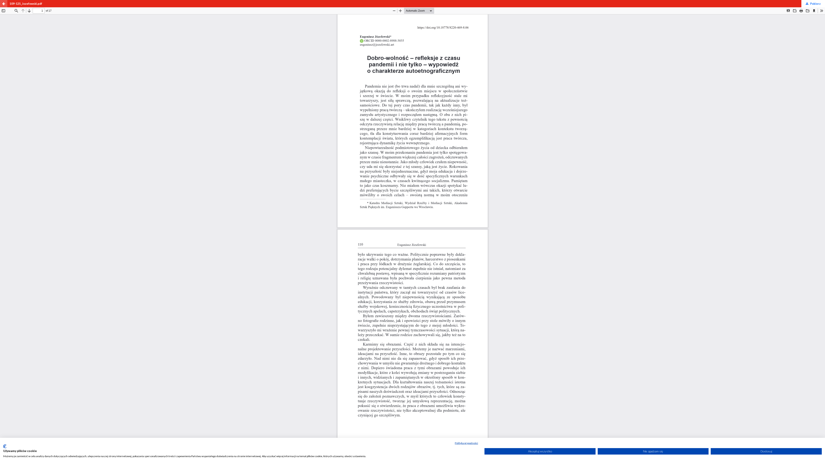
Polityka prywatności (466, 443)
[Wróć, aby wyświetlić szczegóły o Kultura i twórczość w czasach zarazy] (3, 3)
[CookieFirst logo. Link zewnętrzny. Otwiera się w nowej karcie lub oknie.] (4, 446)
